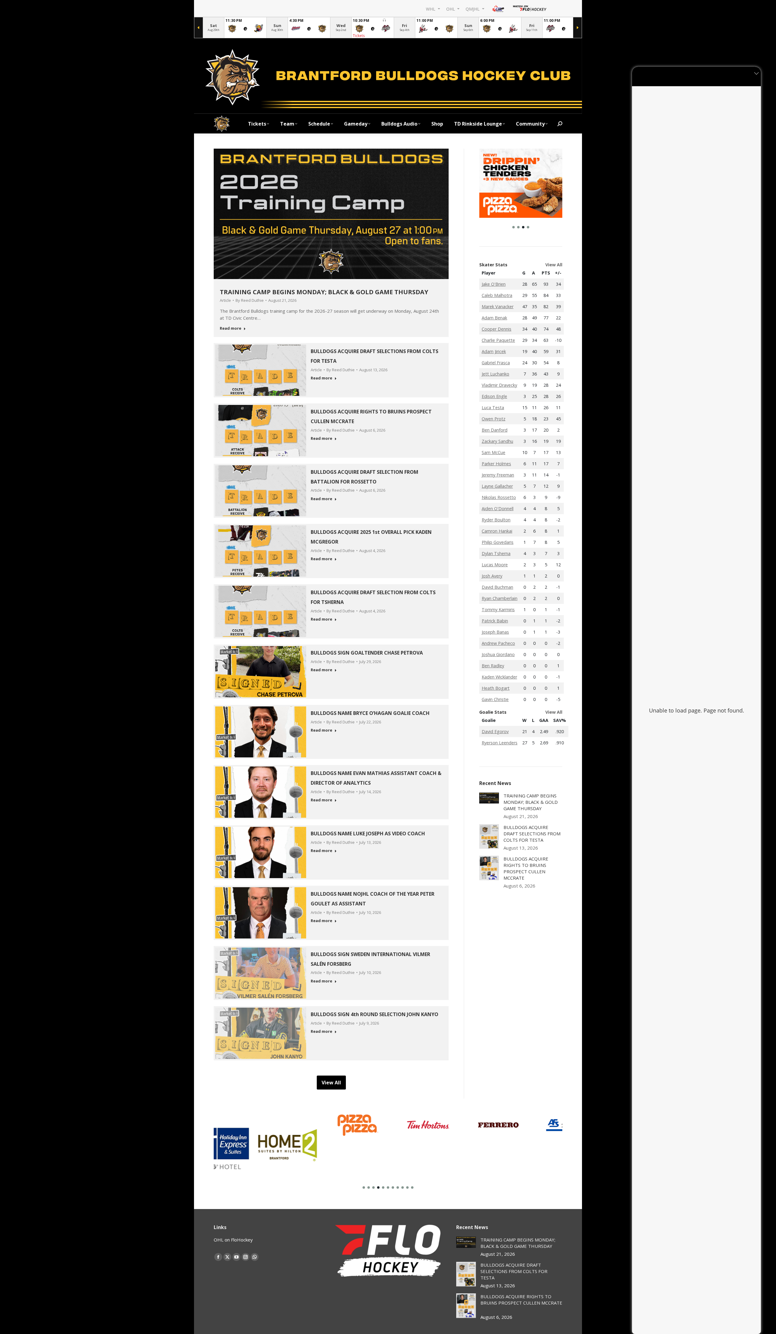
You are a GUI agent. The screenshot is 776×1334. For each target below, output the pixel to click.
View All (553, 265)
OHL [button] (451, 8)
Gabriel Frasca (496, 363)
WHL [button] (431, 8)
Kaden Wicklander (499, 677)
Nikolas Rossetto (499, 497)
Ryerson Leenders (499, 743)
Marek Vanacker (497, 306)
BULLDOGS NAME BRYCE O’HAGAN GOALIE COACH (371, 713)
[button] (513, 227)
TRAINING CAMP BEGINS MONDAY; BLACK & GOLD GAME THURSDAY (324, 292)
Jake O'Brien (494, 284)
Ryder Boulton (496, 520)
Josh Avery (492, 576)
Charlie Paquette (498, 340)
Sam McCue (493, 452)
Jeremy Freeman (498, 475)
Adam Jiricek (494, 351)
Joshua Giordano (498, 654)
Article (225, 300)
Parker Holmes (496, 464)
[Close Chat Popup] (756, 72)
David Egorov (495, 731)
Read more (230, 328)
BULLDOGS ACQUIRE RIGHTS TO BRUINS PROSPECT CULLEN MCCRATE (525, 868)
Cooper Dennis (496, 329)
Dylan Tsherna (496, 553)
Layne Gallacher (497, 486)
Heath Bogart (496, 688)
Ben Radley (493, 666)
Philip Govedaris (497, 542)
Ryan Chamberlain (499, 598)
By (250, 300)
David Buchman (497, 587)
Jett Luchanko (495, 374)
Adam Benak (494, 318)
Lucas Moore (495, 565)
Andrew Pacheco (498, 643)
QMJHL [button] (473, 8)
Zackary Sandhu (497, 441)
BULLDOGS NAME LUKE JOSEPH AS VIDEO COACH (369, 833)
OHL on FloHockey (233, 1240)
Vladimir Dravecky (499, 385)
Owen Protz (493, 419)
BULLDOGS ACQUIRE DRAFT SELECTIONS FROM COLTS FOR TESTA (531, 833)
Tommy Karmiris (498, 609)
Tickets (359, 35)
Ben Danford (494, 430)
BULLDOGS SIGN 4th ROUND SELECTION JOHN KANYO (376, 1014)
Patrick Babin (495, 621)
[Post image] (489, 798)
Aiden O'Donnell (497, 508)
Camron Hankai (497, 531)
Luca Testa (493, 407)
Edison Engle (494, 396)
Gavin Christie (495, 699)
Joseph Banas (495, 632)
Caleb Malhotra (497, 295)
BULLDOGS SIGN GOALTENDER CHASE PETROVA (368, 652)
